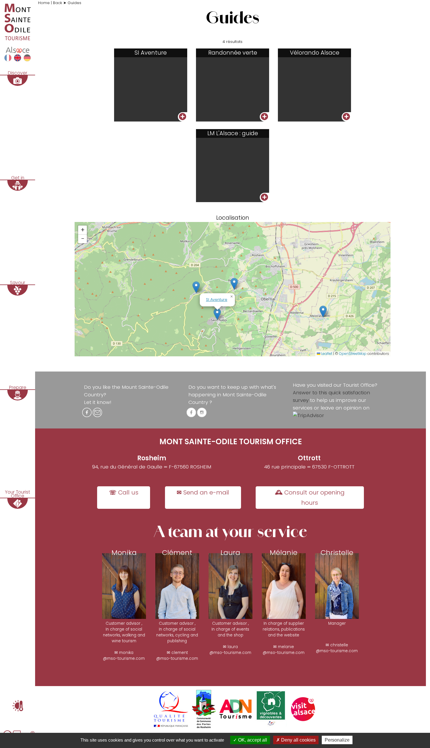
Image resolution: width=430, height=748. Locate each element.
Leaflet (326, 353)
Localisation (232, 218)
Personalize (337, 739)
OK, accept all (252, 739)
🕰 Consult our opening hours (310, 497)
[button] (323, 311)
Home (44, 3)
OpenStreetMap (353, 353)
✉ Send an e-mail (203, 492)
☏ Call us (123, 492)
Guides (74, 3)
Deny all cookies (298, 739)
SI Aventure (216, 299)
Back (58, 3)
